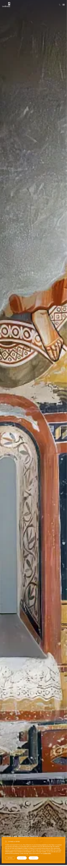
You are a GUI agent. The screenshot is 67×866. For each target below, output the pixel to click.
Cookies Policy (47, 853)
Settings (10, 858)
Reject (33, 858)
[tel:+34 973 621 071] (60, 5)
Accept (22, 858)
